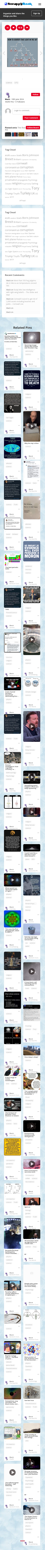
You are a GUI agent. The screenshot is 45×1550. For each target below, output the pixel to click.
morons (28, 569)
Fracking (28, 1026)
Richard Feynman (31, 904)
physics (28, 660)
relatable (8, 184)
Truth (16, 193)
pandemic (9, 1164)
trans (34, 483)
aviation (13, 155)
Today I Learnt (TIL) (16, 1313)
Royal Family (26, 184)
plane (13, 176)
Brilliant (17, 159)
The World (32, 707)
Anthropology (11, 773)
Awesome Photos (35, 871)
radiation (9, 1260)
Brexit (9, 159)
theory (28, 910)
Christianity (32, 160)
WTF (12, 197)
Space (15, 189)
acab (7, 155)
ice (27, 943)
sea (6, 189)
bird (7, 1084)
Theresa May (27, 189)
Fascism (8, 171)
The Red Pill (14, 357)
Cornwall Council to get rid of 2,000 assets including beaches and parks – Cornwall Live (21, 301)
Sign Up (36, 13)
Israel (22, 171)
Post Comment (31, 118)
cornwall (21, 163)
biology (28, 1210)
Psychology (32, 180)
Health (31, 1193)
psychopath (29, 1484)
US (36, 193)
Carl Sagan (9, 418)
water (27, 946)
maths (15, 1489)
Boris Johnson (30, 155)
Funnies (31, 1118)
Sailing (35, 183)
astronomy (29, 351)
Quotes (12, 389)
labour (8, 173)
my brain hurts (11, 1492)
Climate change (31, 692)
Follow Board (33, 127)
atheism (9, 463)
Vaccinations (30, 1182)
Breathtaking (33, 675)
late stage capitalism (19, 174)
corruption (27, 167)
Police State (27, 177)
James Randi (10, 1365)
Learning (32, 458)
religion (17, 183)
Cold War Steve (10, 164)
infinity (8, 1489)
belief (8, 534)
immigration (16, 171)
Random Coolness (16, 583)
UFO (16, 82)
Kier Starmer (30, 170)
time (15, 1124)
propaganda (23, 180)
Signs (10, 189)
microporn (29, 1522)
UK (33, 193)
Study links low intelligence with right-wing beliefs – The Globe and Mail (22, 292)
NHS (7, 176)
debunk (8, 1362)
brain (27, 988)
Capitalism (25, 160)
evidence (29, 566)
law (28, 174)
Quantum (29, 1366)
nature (35, 174)
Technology (33, 366)
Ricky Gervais (30, 750)
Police (19, 176)
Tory (35, 188)
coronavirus (12, 167)
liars (31, 173)
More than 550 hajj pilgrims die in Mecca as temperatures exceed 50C (21, 283)
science (9, 82)
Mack (12, 355)
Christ (27, 1097)
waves (7, 197)
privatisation (11, 179)
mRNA (28, 1178)
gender (28, 1213)
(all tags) (22, 200)
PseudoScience (11, 613)
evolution (29, 1140)
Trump (9, 193)
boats (19, 155)
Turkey (25, 193)
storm (20, 189)
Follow (35, 94)
